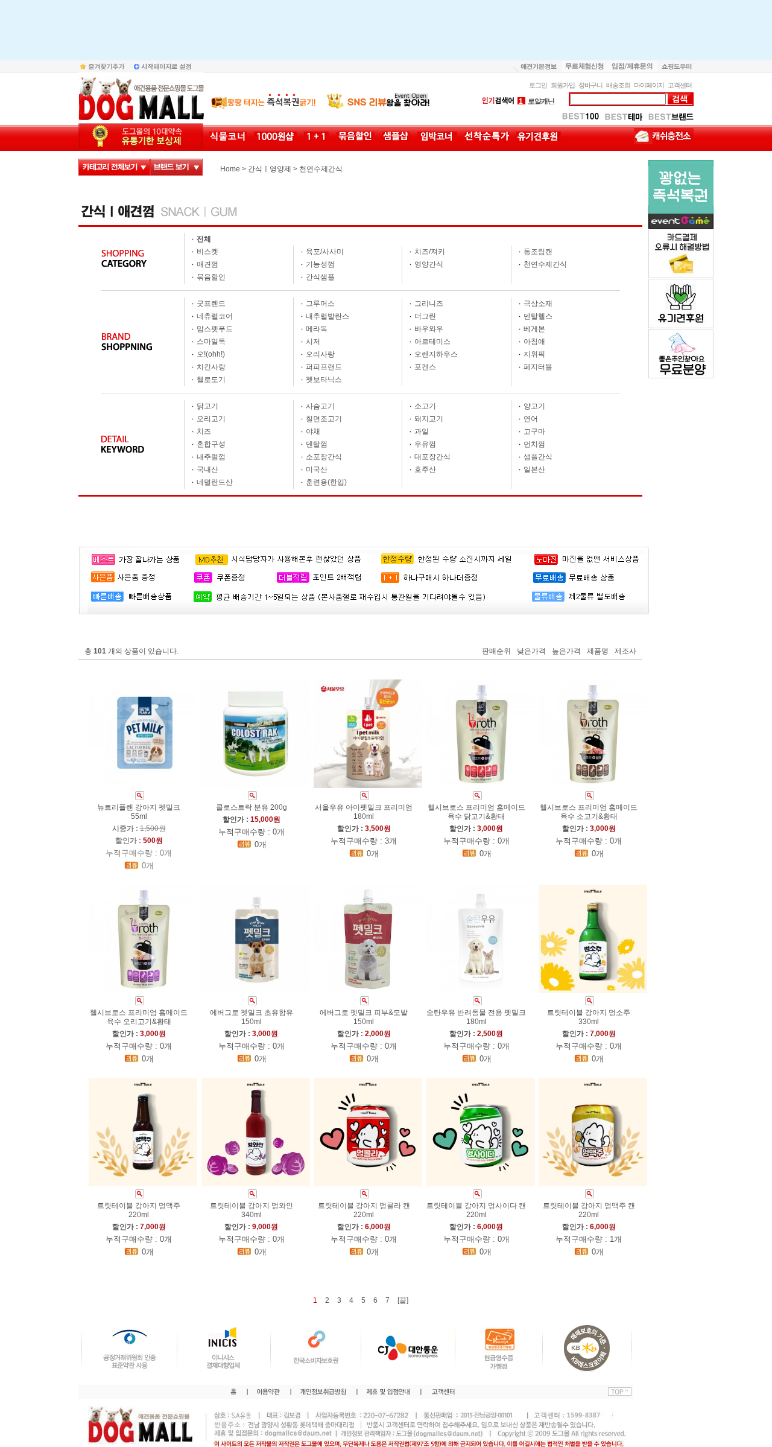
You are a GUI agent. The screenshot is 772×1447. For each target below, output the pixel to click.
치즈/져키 (429, 251)
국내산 (207, 469)
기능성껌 (320, 264)
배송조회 (618, 85)
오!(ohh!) (211, 354)
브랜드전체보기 (176, 167)
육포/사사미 (325, 251)
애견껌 (207, 264)
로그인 (538, 85)
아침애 (534, 341)
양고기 (534, 406)
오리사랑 (320, 354)
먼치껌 (534, 444)
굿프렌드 (211, 303)
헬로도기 (211, 379)
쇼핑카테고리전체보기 (114, 167)
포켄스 (425, 367)
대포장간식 (432, 457)
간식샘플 (320, 277)
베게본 (534, 329)
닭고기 (207, 406)
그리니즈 (428, 303)
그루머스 (320, 303)
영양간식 (428, 264)
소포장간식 (324, 457)
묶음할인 (211, 277)
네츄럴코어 (215, 316)
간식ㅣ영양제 (269, 169)
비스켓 (207, 251)
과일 (421, 431)
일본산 (534, 469)
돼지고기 (428, 419)
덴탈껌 (316, 444)
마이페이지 (649, 85)
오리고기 (211, 419)
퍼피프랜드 (324, 367)
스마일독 (211, 341)
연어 (531, 419)
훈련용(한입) (326, 482)
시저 (313, 341)
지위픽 (534, 354)
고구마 (534, 431)
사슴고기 (320, 406)
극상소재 (538, 303)
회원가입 (563, 85)
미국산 (316, 469)
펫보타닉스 (324, 379)
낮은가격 (531, 651)
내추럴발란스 (327, 316)
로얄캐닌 (536, 101)
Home (230, 169)
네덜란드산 (215, 482)
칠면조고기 (324, 419)
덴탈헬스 (538, 316)
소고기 (425, 406)
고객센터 (680, 85)
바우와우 (428, 329)
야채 (313, 431)
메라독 (316, 329)
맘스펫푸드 (215, 329)
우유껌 (425, 444)
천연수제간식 (321, 169)
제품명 (598, 651)
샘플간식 (538, 457)
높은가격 (566, 651)
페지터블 (538, 367)
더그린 (425, 316)
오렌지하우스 (436, 354)
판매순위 (496, 651)
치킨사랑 (211, 367)
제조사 (625, 651)
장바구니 (590, 85)
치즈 (204, 431)
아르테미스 (432, 341)
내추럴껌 (211, 457)
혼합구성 (211, 444)
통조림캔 (538, 251)
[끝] (402, 1300)
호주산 (425, 469)
